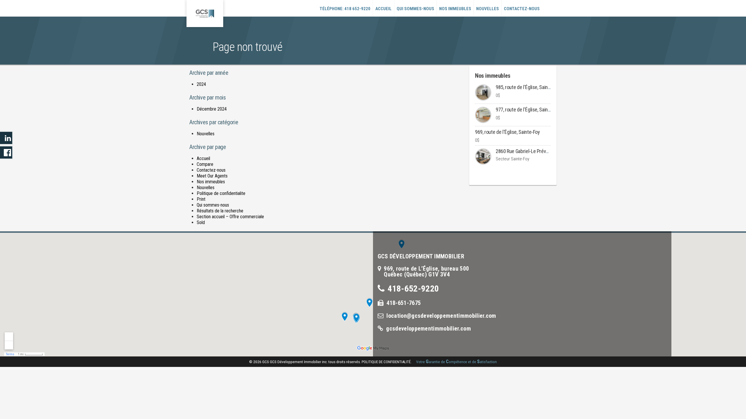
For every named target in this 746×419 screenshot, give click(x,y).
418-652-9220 (413, 288)
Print (201, 199)
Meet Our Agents (212, 176)
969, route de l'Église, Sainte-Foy (507, 132)
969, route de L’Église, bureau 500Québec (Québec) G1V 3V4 (426, 271)
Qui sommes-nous (415, 8)
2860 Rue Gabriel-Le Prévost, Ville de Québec (541, 151)
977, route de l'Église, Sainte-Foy (528, 109)
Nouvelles (487, 8)
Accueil (383, 8)
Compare (205, 164)
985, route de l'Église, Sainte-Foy (528, 87)
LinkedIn (6, 138)
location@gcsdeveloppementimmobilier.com (441, 315)
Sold (201, 222)
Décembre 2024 (212, 109)
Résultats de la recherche (220, 211)
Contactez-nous (522, 8)
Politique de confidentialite (221, 193)
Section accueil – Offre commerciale (230, 216)
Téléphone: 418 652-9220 (345, 8)
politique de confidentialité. (386, 362)
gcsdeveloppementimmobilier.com (428, 328)
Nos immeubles (455, 8)
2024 (201, 84)
